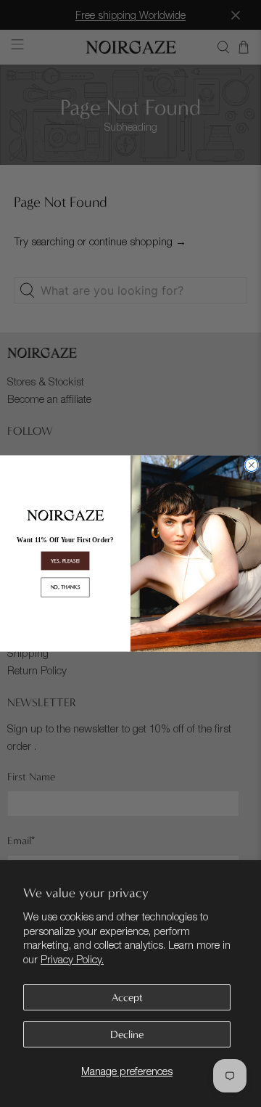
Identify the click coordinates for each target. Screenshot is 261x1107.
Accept (127, 997)
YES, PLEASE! (65, 560)
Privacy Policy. (72, 958)
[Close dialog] (251, 465)
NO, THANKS (65, 587)
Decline (127, 1034)
